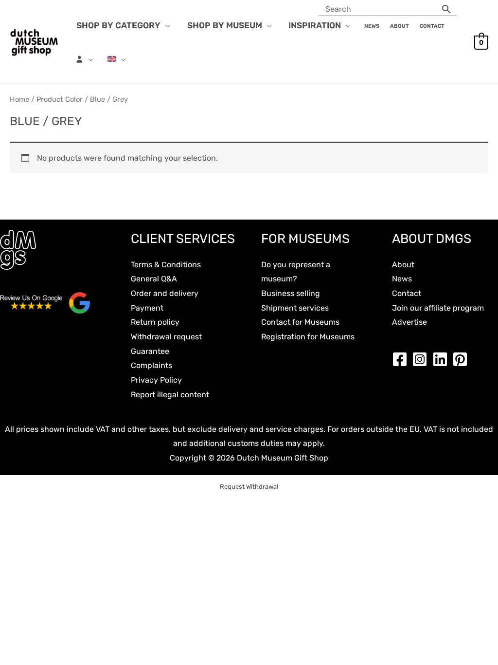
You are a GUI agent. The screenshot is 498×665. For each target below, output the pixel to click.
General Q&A (154, 278)
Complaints (151, 365)
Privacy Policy (156, 380)
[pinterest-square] (462, 359)
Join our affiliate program (438, 308)
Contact (406, 293)
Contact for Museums (300, 322)
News (402, 278)
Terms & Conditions (166, 264)
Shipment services (295, 308)
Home (19, 99)
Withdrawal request (166, 336)
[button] (165, 25)
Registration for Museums (308, 336)
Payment (147, 308)
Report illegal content (170, 394)
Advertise (409, 322)
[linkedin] (442, 359)
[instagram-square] (422, 359)
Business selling (290, 293)
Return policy (155, 322)
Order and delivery (164, 293)
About (403, 264)
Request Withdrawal (249, 486)
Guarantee (150, 351)
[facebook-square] (402, 359)
